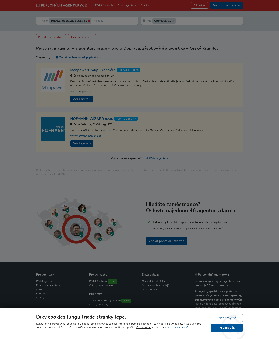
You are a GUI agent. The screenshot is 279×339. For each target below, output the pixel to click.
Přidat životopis (104, 5)
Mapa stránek (150, 289)
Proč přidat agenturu (48, 285)
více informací (143, 327)
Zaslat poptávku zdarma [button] (226, 5)
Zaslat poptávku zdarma (166, 241)
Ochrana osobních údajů (155, 285)
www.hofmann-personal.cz (85, 136)
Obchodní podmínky (153, 281)
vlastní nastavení (178, 327)
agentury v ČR (233, 299)
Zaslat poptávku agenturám (105, 300)
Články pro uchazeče (101, 285)
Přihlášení (199, 5)
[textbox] (94, 20)
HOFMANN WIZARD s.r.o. (91, 118)
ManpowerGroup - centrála (92, 70)
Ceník (39, 289)
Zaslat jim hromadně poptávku (78, 57)
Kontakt (40, 293)
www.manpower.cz (81, 91)
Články (145, 5)
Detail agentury (82, 99)
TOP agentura (129, 70)
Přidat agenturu (127, 5)
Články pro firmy (98, 304)
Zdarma (112, 281)
